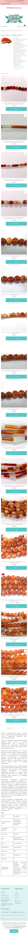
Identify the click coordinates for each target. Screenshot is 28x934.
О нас (16, 891)
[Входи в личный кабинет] (25, 26)
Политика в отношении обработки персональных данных (7, 904)
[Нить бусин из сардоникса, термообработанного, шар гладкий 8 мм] (14, 700)
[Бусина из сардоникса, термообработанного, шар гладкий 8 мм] (14, 395)
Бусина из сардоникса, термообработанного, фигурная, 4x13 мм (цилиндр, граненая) (14, 180)
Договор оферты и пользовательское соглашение (5, 900)
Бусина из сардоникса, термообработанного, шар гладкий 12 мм (14, 295)
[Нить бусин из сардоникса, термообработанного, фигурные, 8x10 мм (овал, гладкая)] (14, 509)
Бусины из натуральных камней (14, 30)
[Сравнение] (20, 26)
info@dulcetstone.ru (18, 912)
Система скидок (5, 895)
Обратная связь (18, 901)
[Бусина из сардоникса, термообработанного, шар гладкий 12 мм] (14, 280)
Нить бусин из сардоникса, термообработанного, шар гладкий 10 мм (14, 562)
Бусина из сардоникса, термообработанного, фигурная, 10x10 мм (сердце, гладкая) (14, 103)
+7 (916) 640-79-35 (23, 3)
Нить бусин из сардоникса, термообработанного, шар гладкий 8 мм (14, 715)
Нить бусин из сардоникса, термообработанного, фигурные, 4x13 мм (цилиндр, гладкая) (14, 447)
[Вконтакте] (2, 918)
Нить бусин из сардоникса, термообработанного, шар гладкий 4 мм (14, 639)
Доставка (3, 891)
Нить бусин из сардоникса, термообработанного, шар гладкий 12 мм (14, 600)
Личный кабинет (5, 897)
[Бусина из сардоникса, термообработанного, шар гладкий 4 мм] (14, 318)
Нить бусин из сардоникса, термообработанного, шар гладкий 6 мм (14, 677)
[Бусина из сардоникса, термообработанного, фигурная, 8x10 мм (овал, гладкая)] (14, 203)
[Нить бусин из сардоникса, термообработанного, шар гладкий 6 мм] (14, 662)
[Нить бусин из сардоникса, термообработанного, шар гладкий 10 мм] (14, 548)
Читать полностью (17, 68)
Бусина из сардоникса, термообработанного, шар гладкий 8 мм (14, 409)
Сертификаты (18, 903)
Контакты (17, 893)
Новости (17, 895)
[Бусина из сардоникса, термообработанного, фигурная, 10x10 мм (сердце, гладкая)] (14, 89)
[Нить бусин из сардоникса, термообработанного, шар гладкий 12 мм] (14, 586)
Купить (16, 109)
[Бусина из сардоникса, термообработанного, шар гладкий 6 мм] (14, 356)
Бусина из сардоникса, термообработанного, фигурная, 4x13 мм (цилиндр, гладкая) (14, 142)
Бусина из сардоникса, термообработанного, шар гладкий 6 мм (14, 371)
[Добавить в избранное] (25, 77)
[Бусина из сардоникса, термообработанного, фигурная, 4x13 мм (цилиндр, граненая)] (14, 165)
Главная (3, 30)
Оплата (3, 893)
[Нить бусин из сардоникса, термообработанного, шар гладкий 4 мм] (14, 624)
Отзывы (16, 897)
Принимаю (14, 931)
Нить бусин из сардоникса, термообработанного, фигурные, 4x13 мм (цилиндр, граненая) (14, 486)
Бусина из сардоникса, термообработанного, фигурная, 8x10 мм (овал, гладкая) (14, 218)
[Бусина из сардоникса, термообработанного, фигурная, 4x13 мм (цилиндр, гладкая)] (14, 127)
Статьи (16, 899)
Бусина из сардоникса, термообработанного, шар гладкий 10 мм (14, 256)
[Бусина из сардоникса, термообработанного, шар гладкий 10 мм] (14, 242)
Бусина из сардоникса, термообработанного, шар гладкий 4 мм (14, 333)
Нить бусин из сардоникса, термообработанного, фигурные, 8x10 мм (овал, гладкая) (14, 524)
